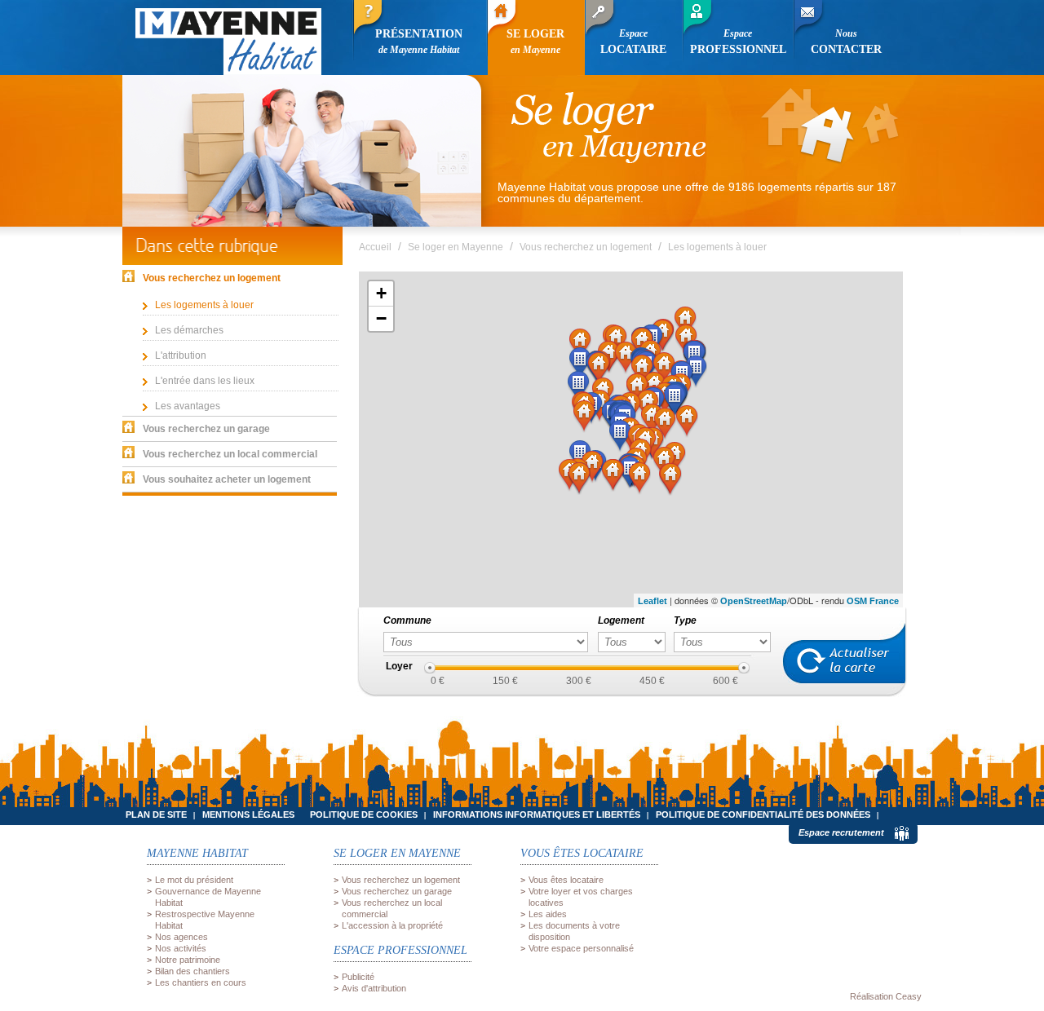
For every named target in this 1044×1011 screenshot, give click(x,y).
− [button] (381, 318)
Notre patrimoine (187, 960)
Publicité (358, 977)
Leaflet (652, 601)
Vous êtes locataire (566, 880)
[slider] (430, 667)
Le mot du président (194, 880)
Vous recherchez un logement (401, 880)
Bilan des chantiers (192, 971)
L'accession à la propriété (392, 925)
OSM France (873, 601)
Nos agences (181, 937)
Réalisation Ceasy (886, 996)
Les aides (548, 914)
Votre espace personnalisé (581, 948)
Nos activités (180, 948)
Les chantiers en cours (200, 982)
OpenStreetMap (753, 601)
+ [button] (381, 293)
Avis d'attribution (374, 988)
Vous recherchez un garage (397, 891)
